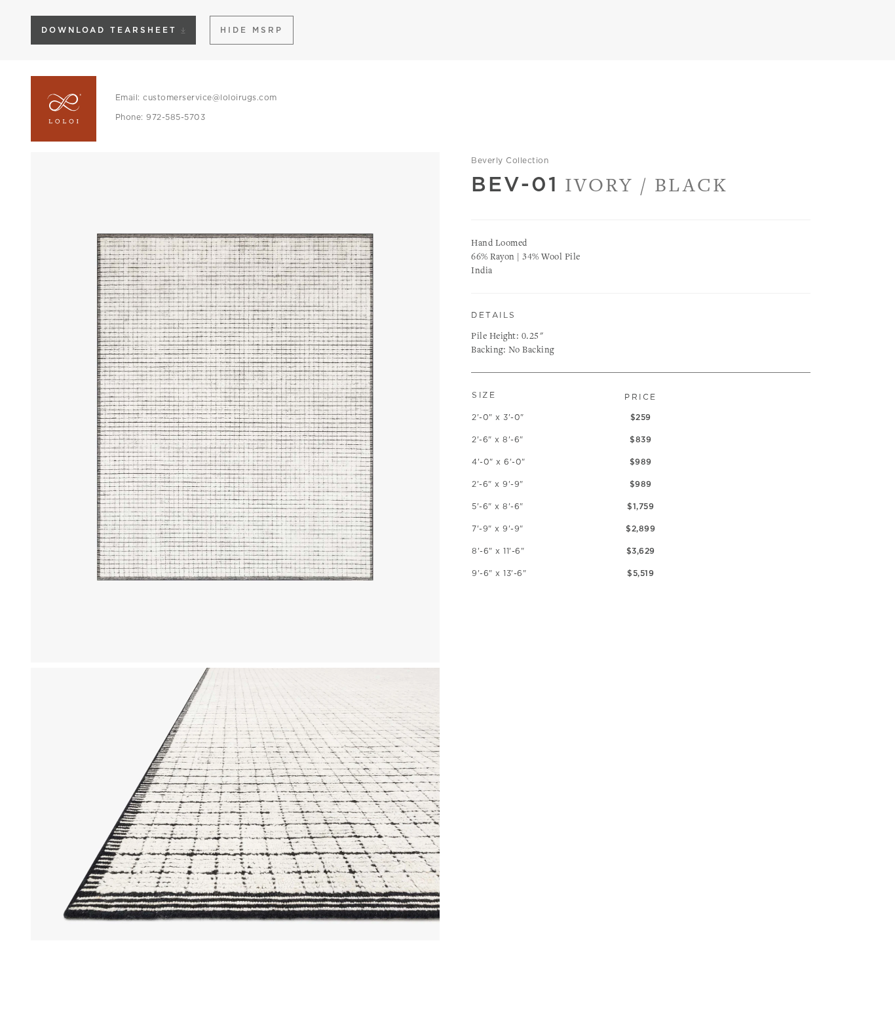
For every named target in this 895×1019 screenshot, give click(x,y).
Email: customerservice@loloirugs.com (196, 97)
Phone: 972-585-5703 (160, 117)
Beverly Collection (509, 160)
